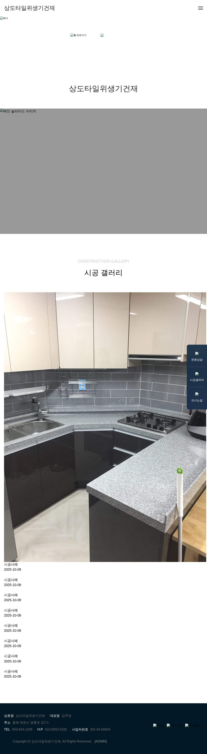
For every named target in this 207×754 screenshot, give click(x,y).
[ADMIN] (101, 741)
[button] (15, 171)
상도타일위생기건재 (29, 8)
